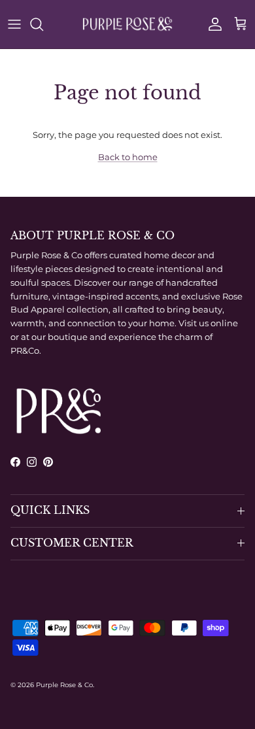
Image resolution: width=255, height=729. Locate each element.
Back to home (128, 157)
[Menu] (14, 24)
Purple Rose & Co (64, 685)
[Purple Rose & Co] (127, 24)
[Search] (43, 24)
